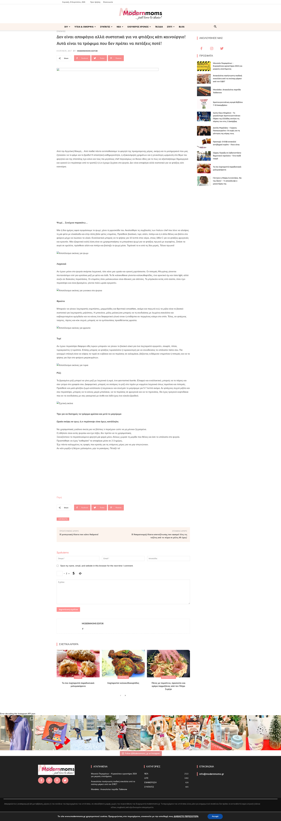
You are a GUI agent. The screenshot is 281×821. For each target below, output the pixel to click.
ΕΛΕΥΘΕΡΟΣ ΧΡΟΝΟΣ (138, 26)
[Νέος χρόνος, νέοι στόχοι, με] (122, 732)
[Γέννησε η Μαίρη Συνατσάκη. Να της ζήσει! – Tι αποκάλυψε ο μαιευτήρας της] (204, 181)
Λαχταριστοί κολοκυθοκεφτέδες (123, 683)
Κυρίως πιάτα (168, 677)
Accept (215, 816)
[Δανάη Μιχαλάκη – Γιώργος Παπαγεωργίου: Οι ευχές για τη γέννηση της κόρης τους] (204, 131)
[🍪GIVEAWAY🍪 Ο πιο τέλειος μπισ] (193, 732)
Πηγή (59, 497)
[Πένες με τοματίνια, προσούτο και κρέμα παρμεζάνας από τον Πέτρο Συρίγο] (168, 663)
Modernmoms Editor (87, 51)
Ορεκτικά (123, 677)
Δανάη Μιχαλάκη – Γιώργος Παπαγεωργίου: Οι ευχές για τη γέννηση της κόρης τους (226, 131)
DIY (66, 26)
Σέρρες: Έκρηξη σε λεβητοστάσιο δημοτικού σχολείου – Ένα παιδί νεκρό (227, 156)
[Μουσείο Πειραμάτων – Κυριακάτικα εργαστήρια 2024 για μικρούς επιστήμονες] (204, 66)
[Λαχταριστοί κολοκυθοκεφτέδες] (123, 663)
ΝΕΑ (119, 26)
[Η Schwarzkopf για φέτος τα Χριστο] (228, 732)
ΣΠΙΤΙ (169, 26)
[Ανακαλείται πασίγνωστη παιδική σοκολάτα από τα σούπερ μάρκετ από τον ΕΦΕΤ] (204, 79)
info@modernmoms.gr (211, 774)
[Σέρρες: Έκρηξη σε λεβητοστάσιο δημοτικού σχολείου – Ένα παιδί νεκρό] (204, 156)
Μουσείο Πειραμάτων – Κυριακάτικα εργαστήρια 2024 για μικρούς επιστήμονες (227, 66)
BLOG (181, 26)
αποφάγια (63, 519)
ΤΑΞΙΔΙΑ (159, 26)
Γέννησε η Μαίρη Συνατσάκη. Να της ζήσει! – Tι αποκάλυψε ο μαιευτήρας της (227, 181)
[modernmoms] (140, 14)
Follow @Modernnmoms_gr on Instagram (142, 753)
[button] (215, 27)
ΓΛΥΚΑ (78, 677)
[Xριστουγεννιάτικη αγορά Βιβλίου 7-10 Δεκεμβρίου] (204, 104)
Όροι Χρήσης (95, 2)
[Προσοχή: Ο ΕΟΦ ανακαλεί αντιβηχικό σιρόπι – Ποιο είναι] (204, 143)
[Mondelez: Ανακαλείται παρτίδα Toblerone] (204, 91)
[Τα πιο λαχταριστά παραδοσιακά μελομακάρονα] (78, 663)
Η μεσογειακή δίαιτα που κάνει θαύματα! (79, 534)
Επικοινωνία (108, 2)
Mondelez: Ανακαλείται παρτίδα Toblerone (109, 789)
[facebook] (83, 628)
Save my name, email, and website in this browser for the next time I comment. (96, 566)
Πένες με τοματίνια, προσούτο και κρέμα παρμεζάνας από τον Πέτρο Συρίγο (168, 686)
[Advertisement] (123, 192)
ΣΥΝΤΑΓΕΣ (105, 26)
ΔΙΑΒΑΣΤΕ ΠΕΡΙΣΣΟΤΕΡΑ (186, 816)
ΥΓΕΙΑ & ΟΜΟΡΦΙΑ (84, 26)
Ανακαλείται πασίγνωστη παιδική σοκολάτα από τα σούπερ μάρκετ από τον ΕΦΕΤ (227, 79)
